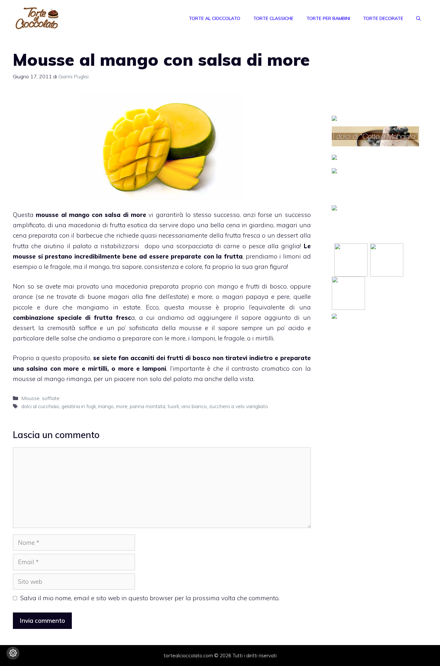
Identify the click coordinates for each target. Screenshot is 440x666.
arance (23, 296)
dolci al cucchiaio (40, 406)
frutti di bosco (266, 286)
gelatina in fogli (79, 406)
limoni (292, 256)
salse (68, 338)
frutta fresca (242, 235)
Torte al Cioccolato (214, 18)
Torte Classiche (273, 18)
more (205, 296)
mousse (200, 307)
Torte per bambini (328, 18)
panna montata (147, 406)
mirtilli (264, 338)
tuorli (173, 406)
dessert (23, 328)
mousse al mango (39, 379)
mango (99, 266)
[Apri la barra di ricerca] (418, 18)
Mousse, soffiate (40, 398)
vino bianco (194, 406)
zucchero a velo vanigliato (238, 406)
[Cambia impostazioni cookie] (12, 653)
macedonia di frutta (96, 225)
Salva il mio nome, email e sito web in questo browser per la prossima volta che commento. (150, 598)
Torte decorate (383, 18)
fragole (60, 266)
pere (283, 296)
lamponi (203, 338)
